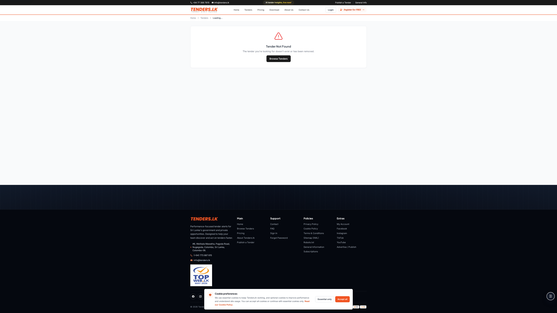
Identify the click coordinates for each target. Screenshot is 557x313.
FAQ (272, 228)
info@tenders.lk (202, 260)
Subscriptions (311, 251)
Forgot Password (279, 237)
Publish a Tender (343, 2)
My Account (343, 224)
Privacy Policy (311, 224)
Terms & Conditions (314, 233)
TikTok (340, 237)
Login (331, 10)
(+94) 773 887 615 (203, 255)
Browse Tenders (279, 58)
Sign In (273, 233)
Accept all (342, 299)
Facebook (342, 228)
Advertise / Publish (346, 247)
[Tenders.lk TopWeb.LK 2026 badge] (201, 275)
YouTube (341, 242)
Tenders (204, 18)
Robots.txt (309, 242)
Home (193, 18)
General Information (314, 247)
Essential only (325, 299)
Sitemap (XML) (311, 237)
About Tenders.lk (246, 237)
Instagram (342, 233)
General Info (361, 2)
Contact (274, 224)
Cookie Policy (311, 228)
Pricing (240, 233)
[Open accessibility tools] (551, 296)
